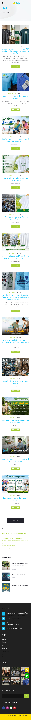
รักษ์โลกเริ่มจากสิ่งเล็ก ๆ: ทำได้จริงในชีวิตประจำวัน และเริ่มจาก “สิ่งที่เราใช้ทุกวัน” (15, 342)
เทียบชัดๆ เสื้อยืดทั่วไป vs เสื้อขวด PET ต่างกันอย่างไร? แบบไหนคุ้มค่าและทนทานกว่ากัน (15, 51)
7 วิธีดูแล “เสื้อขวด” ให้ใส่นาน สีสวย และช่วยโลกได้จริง (15, 179)
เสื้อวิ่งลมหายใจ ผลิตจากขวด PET (9, 545)
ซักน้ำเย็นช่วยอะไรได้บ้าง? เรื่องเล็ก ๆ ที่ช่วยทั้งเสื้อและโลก (15, 460)
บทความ (4, 654)
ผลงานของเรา (5, 651)
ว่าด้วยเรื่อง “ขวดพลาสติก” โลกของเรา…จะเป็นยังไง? (15, 218)
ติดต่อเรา (4, 657)
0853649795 (10, 623)
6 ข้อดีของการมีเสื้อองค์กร (18, 575)
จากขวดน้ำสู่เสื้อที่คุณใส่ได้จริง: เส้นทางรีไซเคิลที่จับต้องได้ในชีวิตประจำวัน (15, 257)
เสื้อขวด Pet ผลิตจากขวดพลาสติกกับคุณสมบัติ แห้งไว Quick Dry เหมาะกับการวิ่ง (20, 565)
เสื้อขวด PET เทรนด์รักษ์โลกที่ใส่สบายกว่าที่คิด (15, 97)
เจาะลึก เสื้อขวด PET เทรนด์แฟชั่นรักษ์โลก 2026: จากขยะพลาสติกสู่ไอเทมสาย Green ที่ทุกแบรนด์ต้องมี (15, 297)
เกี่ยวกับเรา (4, 642)
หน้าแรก (4, 639)
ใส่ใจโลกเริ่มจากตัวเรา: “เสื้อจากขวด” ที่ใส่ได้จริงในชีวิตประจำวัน (15, 140)
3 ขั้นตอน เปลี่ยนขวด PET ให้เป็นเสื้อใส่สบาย (12, 538)
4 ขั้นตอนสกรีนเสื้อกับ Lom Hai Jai (20, 585)
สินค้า (3, 645)
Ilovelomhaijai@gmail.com (14, 619)
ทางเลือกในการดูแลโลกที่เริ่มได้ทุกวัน (10, 548)
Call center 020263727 (13, 624)
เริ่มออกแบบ (4, 648)
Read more (15, 67)
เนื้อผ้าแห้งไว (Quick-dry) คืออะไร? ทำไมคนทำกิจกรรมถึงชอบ (15, 421)
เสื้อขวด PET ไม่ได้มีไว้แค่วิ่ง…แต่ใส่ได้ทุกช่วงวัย (15, 499)
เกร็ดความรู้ (19, 46)
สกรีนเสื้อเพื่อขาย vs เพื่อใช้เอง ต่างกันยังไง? (16, 382)
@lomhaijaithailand (16, 628)
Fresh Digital (23, 715)
